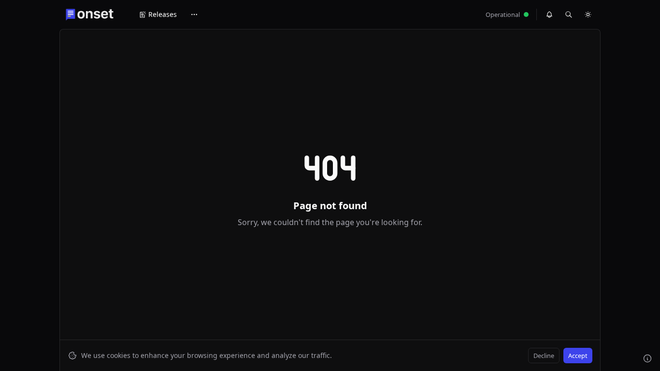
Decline (543, 355)
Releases (162, 14)
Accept (578, 355)
